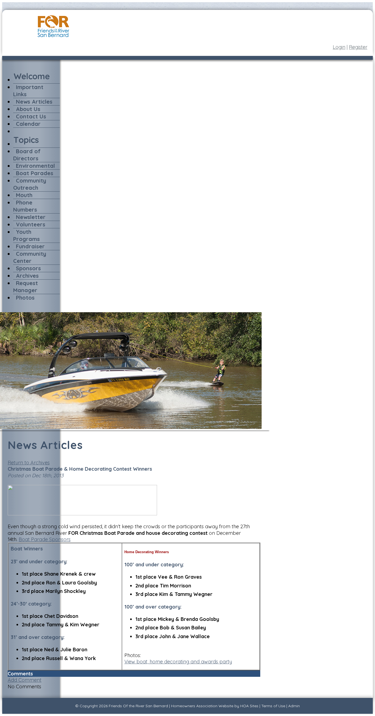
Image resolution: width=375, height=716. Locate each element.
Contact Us (31, 116)
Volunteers (30, 224)
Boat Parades (34, 173)
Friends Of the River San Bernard (138, 705)
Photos (25, 297)
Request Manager (25, 287)
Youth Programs (26, 235)
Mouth (24, 195)
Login (339, 47)
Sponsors (28, 268)
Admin (294, 705)
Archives (27, 275)
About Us (28, 109)
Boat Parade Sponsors (45, 539)
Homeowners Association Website (202, 705)
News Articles (34, 101)
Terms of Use (273, 705)
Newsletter (31, 217)
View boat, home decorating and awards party (178, 661)
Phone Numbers (25, 206)
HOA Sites (249, 705)
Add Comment (24, 680)
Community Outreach (29, 184)
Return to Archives (29, 462)
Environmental (35, 165)
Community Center (29, 257)
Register (358, 47)
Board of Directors (27, 155)
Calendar (28, 123)
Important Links (28, 91)
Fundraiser (30, 246)
